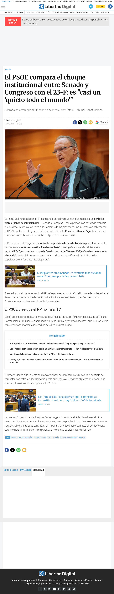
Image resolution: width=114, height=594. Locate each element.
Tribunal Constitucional (69, 437)
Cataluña (95, 12)
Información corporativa (23, 580)
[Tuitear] (80, 122)
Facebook (40, 589)
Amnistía (82, 437)
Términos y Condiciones (49, 580)
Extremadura (82, 12)
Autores (98, 580)
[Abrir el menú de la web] (19, 6)
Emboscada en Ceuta (19, 1)
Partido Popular (40, 437)
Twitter (45, 589)
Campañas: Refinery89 (32, 584)
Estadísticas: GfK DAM (50, 584)
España (8, 69)
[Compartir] (75, 122)
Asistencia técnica (83, 580)
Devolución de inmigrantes (37, 1)
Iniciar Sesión (110, 6)
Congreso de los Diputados (22, 437)
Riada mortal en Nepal (77, 1)
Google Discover (59, 589)
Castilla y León (43, 12)
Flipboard (64, 589)
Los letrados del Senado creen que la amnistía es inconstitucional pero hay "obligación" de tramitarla (56, 349)
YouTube (54, 589)
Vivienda (89, 1)
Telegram (69, 589)
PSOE (49, 437)
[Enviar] (85, 122)
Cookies (68, 580)
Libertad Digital (57, 573)
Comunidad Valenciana (63, 12)
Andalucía (10, 12)
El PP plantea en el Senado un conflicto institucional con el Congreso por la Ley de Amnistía (52, 343)
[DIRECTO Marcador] (91, 6)
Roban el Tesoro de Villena (103, 1)
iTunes (74, 589)
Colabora (100, 6)
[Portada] (56, 6)
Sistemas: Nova (83, 584)
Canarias (30, 12)
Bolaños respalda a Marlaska (58, 1)
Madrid (20, 12)
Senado (56, 437)
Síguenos (104, 122)
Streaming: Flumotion (68, 584)
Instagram (50, 589)
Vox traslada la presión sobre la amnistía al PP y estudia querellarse (42, 354)
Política (105, 12)
